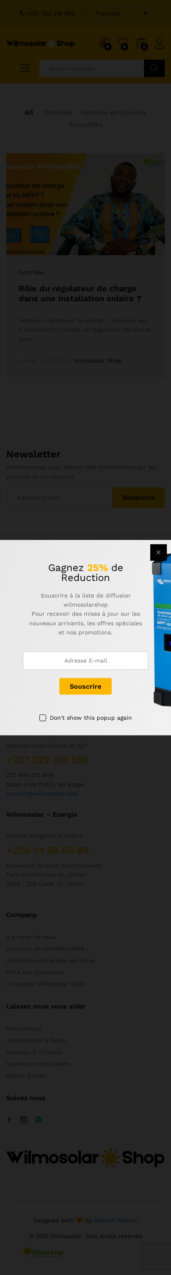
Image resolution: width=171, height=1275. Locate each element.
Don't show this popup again (91, 718)
